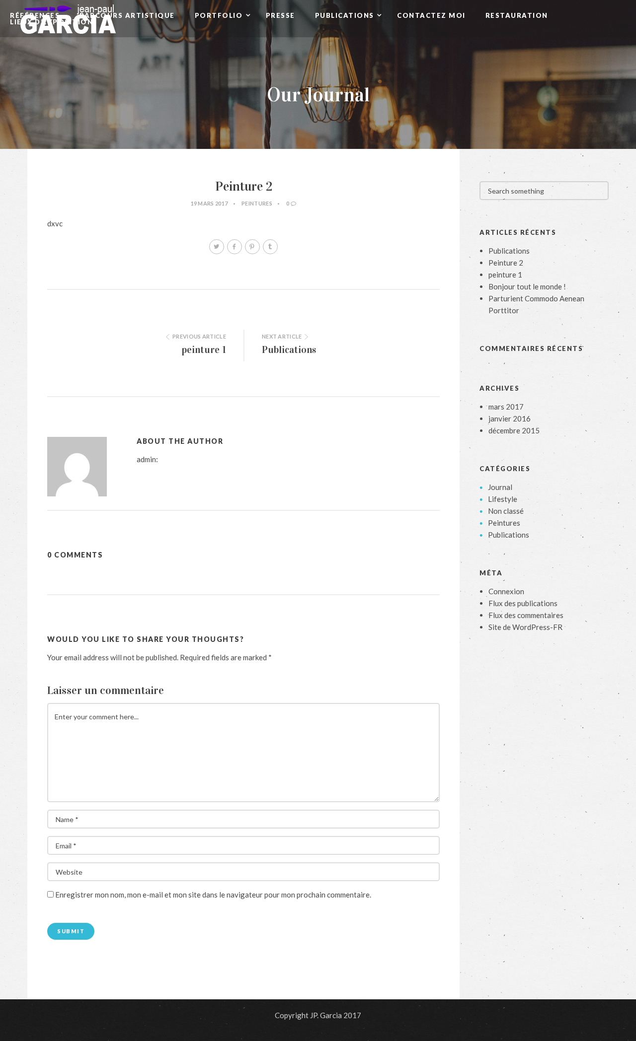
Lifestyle (502, 498)
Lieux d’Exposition (51, 22)
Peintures (256, 203)
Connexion (506, 591)
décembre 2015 (514, 430)
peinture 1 (203, 349)
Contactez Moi (431, 15)
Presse (280, 15)
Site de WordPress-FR (525, 627)
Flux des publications (522, 603)
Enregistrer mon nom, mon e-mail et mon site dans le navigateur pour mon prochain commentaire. (213, 894)
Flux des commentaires (525, 615)
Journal (500, 487)
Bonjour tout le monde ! (527, 286)
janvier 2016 (509, 418)
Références (35, 15)
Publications (346, 15)
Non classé (506, 510)
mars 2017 (506, 406)
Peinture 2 (505, 262)
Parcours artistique (127, 15)
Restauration (516, 15)
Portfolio (220, 15)
